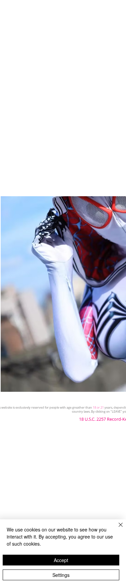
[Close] (117, 529)
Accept (61, 560)
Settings (61, 575)
